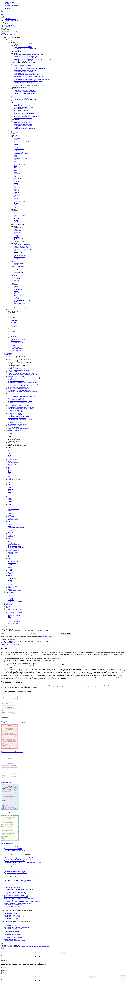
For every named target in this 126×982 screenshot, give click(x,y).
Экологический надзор (17, 348)
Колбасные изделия (20, 152)
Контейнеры (18, 289)
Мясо (15, 161)
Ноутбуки (17, 232)
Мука (16, 159)
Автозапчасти (18, 277)
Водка (16, 144)
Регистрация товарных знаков (23, 125)
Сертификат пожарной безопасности (25, 90)
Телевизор (17, 235)
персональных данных (47, 636)
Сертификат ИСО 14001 (21, 108)
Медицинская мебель (20, 250)
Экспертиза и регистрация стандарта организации (29, 76)
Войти (2, 14)
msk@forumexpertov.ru (11, 20)
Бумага (16, 286)
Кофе (15, 155)
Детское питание (19, 149)
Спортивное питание (20, 169)
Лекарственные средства (21, 246)
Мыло (16, 264)
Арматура (17, 181)
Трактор (16, 281)
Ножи (16, 294)
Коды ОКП (14, 323)
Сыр (15, 170)
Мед (15, 156)
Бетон (16, 183)
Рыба (15, 166)
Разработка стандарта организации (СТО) (26, 74)
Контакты (7, 8)
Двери (16, 186)
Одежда (16, 218)
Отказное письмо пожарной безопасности (26, 116)
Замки (16, 187)
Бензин (16, 271)
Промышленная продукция (22, 300)
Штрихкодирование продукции (23, 124)
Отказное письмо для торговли (23, 115)
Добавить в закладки (7, 946)
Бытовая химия (18, 263)
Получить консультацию (8, 34)
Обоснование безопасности (22, 84)
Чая (15, 175)
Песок (16, 198)
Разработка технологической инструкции (26, 85)
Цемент (16, 206)
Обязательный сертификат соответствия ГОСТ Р (28, 54)
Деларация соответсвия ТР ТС (23, 47)
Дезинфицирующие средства (22, 244)
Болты (16, 184)
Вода (15, 146)
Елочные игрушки (19, 257)
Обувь (16, 217)
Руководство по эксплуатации (23, 82)
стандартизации (59, 686)
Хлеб (15, 172)
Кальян (16, 288)
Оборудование (18, 295)
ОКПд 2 (13, 322)
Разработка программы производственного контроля (29, 67)
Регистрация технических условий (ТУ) (26, 73)
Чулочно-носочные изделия (22, 223)
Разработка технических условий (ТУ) (25, 71)
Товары (16, 304)
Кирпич (16, 190)
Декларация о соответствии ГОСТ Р (25, 57)
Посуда (16, 298)
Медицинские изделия (21, 247)
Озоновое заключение (20, 127)
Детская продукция (20, 255)
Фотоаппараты (18, 238)
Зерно (16, 150)
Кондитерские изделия (21, 153)
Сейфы (16, 301)
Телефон (16, 237)
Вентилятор (17, 227)
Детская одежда (19, 213)
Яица (15, 176)
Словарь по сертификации (12, 5)
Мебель (16, 292)
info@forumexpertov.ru (11, 26)
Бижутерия (17, 212)
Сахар (16, 167)
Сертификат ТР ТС (20, 50)
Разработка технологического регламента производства (30, 68)
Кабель (16, 189)
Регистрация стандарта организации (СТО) (27, 70)
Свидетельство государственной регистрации (27, 98)
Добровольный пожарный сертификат (25, 93)
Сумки (16, 220)
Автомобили (18, 278)
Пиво (16, 163)
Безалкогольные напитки (21, 141)
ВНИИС (13, 345)
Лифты (16, 229)
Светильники (18, 234)
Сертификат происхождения (22, 122)
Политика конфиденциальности (22, 946)
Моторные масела (19, 272)
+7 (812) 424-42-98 (10, 25)
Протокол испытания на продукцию (25, 48)
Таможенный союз (16, 350)
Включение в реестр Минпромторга (24, 128)
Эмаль (16, 207)
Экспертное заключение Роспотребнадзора (27, 99)
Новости (6, 3)
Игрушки (17, 258)
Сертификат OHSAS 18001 (22, 105)
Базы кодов (7, 6)
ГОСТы (13, 319)
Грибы (16, 147)
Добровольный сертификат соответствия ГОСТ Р (28, 56)
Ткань (16, 221)
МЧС (12, 344)
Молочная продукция (20, 158)
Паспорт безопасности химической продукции (28, 81)
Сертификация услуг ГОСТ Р (23, 61)
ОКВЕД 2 (14, 320)
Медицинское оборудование (22, 249)
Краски (16, 192)
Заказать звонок (5, 12)
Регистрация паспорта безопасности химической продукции (32, 79)
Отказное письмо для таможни (23, 118)
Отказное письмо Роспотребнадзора (24, 113)
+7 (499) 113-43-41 (10, 19)
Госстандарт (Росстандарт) (18, 339)
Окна (15, 196)
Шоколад (17, 173)
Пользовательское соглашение (41, 946)
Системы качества (19, 303)
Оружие (16, 297)
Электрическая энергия (21, 308)
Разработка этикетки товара (22, 65)
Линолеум (17, 195)
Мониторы (17, 230)
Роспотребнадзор (16, 341)
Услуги (16, 306)
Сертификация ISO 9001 (21, 104)
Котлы (16, 291)
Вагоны (16, 280)
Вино (16, 142)
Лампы (16, 193)
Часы (15, 240)
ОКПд (13, 326)
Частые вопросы (9, 2)
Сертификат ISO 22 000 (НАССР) (24, 107)
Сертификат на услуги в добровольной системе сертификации (32, 59)
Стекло (16, 200)
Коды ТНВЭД (15, 325)
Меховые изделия (19, 215)
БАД (15, 139)
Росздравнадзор (15, 347)
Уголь (16, 204)
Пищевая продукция (20, 164)
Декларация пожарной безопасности (25, 91)
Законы (10, 595)
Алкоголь (17, 138)
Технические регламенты (15, 601)
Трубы (16, 203)
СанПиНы (11, 600)
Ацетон (16, 269)
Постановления (12, 597)
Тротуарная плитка (20, 201)
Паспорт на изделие (20, 78)
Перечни (10, 598)
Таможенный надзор (17, 342)
